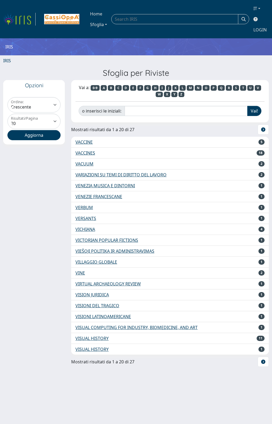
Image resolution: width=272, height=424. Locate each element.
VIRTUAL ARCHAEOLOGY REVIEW (108, 284)
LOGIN (260, 30)
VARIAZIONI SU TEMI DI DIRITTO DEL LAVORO (121, 175)
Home (96, 14)
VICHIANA (85, 229)
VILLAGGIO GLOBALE (96, 262)
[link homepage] (19, 19)
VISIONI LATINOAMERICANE (103, 316)
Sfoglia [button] (97, 24)
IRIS (7, 61)
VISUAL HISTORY (92, 338)
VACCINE (84, 142)
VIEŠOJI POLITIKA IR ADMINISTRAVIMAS (114, 251)
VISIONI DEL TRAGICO (97, 306)
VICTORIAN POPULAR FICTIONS (106, 240)
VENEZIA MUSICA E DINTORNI (105, 186)
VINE (80, 273)
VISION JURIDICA (92, 295)
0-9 (95, 88)
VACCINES (85, 153)
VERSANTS (85, 218)
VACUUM (84, 164)
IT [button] (255, 8)
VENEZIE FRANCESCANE (98, 196)
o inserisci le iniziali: (101, 111)
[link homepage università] (62, 19)
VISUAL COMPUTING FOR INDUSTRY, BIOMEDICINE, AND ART (136, 327)
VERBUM (84, 207)
